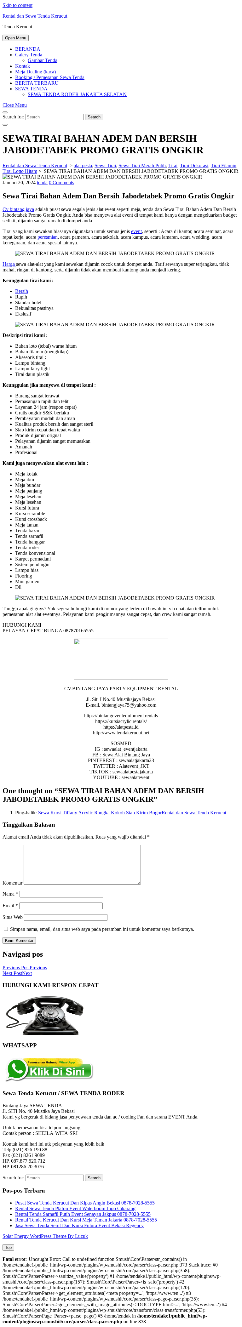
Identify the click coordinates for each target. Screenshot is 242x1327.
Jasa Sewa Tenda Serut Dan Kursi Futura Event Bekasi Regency (79, 1225)
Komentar (12, 883)
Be (18, 291)
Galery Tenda (28, 54)
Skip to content (17, 5)
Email (10, 905)
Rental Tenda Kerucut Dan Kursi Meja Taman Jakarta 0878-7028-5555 (86, 1219)
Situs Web (13, 917)
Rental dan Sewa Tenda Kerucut (35, 16)
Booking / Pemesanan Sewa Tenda (49, 77)
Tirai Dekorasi (194, 165)
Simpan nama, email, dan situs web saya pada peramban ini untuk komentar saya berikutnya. (102, 929)
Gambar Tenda (42, 60)
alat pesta (83, 165)
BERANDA (27, 49)
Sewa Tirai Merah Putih (142, 165)
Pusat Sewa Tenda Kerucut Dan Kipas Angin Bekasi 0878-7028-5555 (85, 1202)
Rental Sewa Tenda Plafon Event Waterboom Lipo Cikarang (75, 1208)
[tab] (16, 38)
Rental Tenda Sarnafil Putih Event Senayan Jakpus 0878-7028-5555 (83, 1214)
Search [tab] (94, 117)
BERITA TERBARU (37, 83)
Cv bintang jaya (18, 209)
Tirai (172, 165)
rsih (24, 291)
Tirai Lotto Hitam (20, 171)
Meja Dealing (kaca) (35, 71)
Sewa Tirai (105, 165)
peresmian (47, 237)
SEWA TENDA (31, 88)
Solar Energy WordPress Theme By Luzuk (45, 1236)
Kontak (22, 66)
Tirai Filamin (223, 165)
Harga (9, 264)
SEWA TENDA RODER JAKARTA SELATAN (77, 94)
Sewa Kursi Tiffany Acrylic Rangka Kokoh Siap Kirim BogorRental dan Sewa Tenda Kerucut (132, 812)
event (136, 231)
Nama (10, 894)
